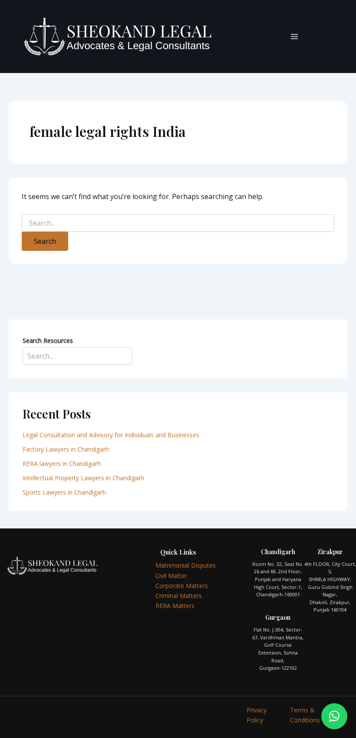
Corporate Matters (181, 586)
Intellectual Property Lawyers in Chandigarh (83, 478)
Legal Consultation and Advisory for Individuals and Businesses (111, 435)
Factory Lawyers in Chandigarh (66, 449)
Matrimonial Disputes (185, 565)
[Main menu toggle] (294, 36)
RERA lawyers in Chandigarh (62, 463)
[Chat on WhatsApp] (334, 716)
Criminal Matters (178, 596)
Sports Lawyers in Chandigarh (64, 492)
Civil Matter (171, 576)
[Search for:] (178, 223)
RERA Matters (174, 606)
